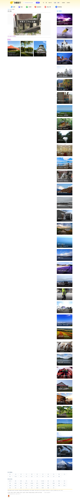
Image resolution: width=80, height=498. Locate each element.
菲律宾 (15, 483)
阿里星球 (55, 490)
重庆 (31, 476)
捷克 (10, 487)
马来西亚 (32, 483)
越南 (59, 483)
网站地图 (30, 492)
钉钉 (59, 490)
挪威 (48, 487)
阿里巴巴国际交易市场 (25, 490)
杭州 (21, 476)
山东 (26, 476)
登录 (58, 2)
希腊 (53, 485)
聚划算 (17, 490)
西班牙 (43, 485)
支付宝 (62, 490)
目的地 (11, 9)
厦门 (10, 474)
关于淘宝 (9, 492)
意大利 (32, 485)
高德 (48, 490)
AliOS (41, 490)
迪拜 (21, 485)
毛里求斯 (42, 483)
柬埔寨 (54, 483)
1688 (30, 490)
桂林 (59, 474)
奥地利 (37, 487)
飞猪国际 (63, 2)
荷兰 (48, 483)
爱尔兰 (64, 485)
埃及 (64, 483)
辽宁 (37, 476)
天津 (42, 476)
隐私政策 (33, 492)
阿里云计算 (38, 490)
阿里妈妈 (33, 490)
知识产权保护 (40, 492)
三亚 (42, 474)
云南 (48, 474)
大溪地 (10, 485)
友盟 (51, 490)
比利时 (59, 485)
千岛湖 (15, 476)
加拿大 (15, 485)
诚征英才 (24, 492)
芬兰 (26, 487)
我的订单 (50, 2)
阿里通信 (43, 490)
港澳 (59, 476)
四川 (37, 474)
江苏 (21, 474)
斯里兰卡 (26, 483)
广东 (26, 474)
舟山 (64, 474)
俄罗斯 (48, 485)
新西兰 (21, 483)
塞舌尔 (37, 483)
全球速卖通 (20, 490)
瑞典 (21, 487)
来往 (58, 490)
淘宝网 (13, 490)
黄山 (10, 476)
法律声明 (36, 492)
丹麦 (15, 487)
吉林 (48, 476)
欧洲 (10, 483)
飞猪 (8, 9)
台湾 (53, 476)
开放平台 (21, 492)
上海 (15, 474)
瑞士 (31, 487)
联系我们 (27, 492)
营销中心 (15, 492)
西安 (31, 474)
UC (49, 490)
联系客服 (18, 492)
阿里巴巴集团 (10, 490)
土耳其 (37, 485)
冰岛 (53, 487)
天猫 (15, 490)
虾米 (53, 490)
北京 (53, 474)
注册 (55, 2)
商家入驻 (12, 492)
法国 (26, 485)
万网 (46, 490)
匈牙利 (43, 487)
